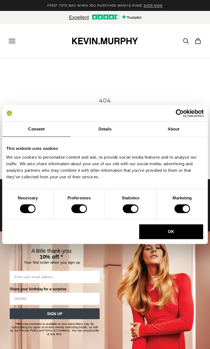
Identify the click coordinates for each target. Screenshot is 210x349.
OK (171, 231)
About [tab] (174, 129)
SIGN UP (54, 314)
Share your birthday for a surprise (38, 289)
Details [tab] (105, 129)
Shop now (153, 5)
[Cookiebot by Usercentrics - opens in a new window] (180, 113)
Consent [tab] (36, 129)
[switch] (79, 208)
